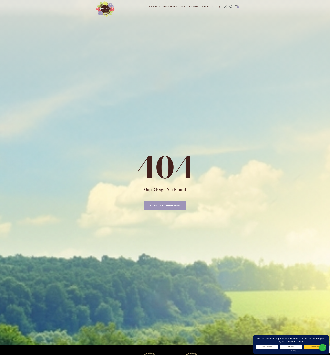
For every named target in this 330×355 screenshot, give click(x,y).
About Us (153, 7)
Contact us (207, 7)
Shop (182, 7)
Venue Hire (193, 7)
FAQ (218, 7)
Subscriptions (170, 7)
